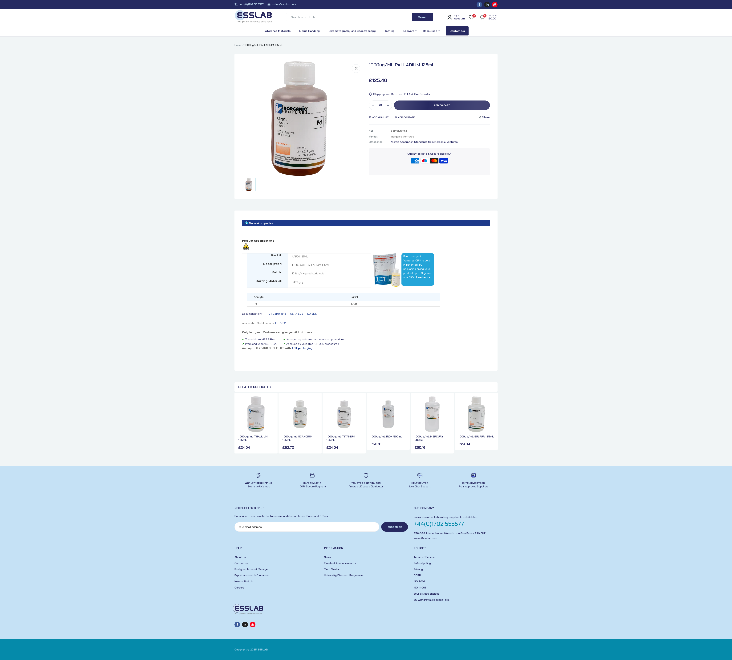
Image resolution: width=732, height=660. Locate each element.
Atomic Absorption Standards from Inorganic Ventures (424, 142)
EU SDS (312, 313)
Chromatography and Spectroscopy (352, 31)
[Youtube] (495, 4)
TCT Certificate (276, 313)
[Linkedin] (487, 4)
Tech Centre (332, 569)
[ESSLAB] (253, 17)
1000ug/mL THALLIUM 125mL (253, 438)
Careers (239, 587)
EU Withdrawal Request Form (431, 599)
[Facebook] (479, 4)
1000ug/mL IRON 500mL (386, 436)
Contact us (241, 563)
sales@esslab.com (284, 4)
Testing (389, 31)
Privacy (418, 569)
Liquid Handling (309, 31)
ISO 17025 (281, 323)
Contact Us (457, 31)
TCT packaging (302, 348)
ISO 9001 (419, 581)
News (327, 557)
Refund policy (422, 563)
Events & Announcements (340, 563)
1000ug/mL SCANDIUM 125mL (297, 438)
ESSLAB (263, 649)
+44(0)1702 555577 (251, 4)
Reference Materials (277, 31)
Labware (409, 31)
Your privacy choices (426, 593)
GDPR (417, 575)
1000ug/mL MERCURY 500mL (428, 438)
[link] (270, 402)
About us (240, 557)
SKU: (372, 131)
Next (494, 423)
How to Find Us (243, 581)
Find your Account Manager (251, 569)
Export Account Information (251, 575)
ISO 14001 (420, 587)
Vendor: (373, 136)
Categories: (376, 142)
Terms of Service (424, 557)
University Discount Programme (343, 575)
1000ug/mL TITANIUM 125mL (340, 438)
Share (486, 117)
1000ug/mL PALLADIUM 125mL (402, 65)
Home (237, 45)
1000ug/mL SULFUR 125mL (476, 436)
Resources (430, 31)
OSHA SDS (296, 313)
